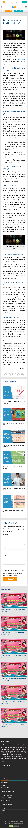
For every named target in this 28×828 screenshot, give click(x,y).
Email (5, 555)
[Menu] (26, 7)
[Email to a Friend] (15, 374)
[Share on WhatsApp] (5, 374)
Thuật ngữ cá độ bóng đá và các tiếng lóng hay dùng (13, 467)
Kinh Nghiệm (6, 18)
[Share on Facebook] (9, 374)
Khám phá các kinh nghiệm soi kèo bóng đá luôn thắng (13, 446)
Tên (4, 547)
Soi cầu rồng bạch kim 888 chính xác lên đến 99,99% (13, 656)
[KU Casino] (14, 7)
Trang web (6, 563)
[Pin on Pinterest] (18, 374)
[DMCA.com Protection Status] (14, 825)
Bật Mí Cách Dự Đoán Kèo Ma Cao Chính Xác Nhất (13, 511)
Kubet (19, 759)
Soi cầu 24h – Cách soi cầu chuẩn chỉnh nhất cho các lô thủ (13, 679)
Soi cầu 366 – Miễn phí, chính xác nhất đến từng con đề (13, 702)
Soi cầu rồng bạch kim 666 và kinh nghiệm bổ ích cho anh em (13, 633)
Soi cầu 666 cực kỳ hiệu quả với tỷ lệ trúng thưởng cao (12, 725)
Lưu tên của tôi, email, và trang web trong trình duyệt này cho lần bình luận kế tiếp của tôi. (13, 573)
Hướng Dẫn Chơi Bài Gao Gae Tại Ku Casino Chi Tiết (13, 424)
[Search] (1, 7)
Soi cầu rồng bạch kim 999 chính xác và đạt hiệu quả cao (13, 610)
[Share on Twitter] (12, 374)
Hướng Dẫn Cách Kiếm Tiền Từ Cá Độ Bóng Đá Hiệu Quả (14, 489)
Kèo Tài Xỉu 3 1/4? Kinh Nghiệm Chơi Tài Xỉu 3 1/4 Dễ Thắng (14, 402)
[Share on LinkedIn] (22, 374)
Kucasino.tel (5, 756)
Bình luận (6, 534)
